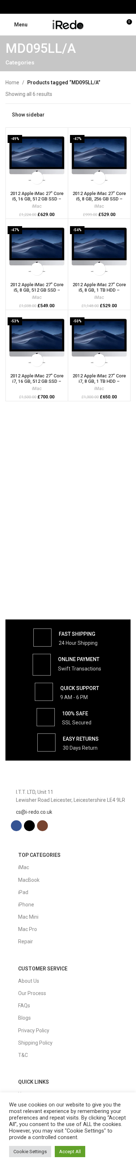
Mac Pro (27, 929)
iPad (23, 892)
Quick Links (33, 1082)
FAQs (24, 1005)
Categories (19, 62)
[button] (36, 178)
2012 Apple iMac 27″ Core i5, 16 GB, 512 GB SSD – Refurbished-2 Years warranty (36, 201)
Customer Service (42, 969)
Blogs (24, 1018)
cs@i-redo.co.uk (34, 812)
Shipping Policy (35, 1043)
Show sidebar (28, 115)
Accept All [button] (70, 1151)
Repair (25, 941)
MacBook (29, 880)
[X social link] (68, 6)
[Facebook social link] (58, 6)
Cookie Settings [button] (30, 1151)
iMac (37, 206)
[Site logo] (68, 24)
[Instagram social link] (77, 6)
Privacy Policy (33, 1030)
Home (12, 82)
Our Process (32, 993)
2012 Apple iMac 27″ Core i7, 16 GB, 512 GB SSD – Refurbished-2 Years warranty (36, 384)
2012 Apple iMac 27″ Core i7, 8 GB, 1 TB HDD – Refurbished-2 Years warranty (99, 384)
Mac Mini (28, 917)
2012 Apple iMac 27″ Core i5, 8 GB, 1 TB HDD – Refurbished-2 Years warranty (99, 293)
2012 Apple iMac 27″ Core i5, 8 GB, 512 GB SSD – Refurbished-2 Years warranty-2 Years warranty (36, 293)
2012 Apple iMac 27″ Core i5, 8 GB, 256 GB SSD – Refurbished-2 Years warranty (99, 201)
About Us (28, 981)
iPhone (26, 904)
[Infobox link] (65, 638)
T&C (23, 1055)
